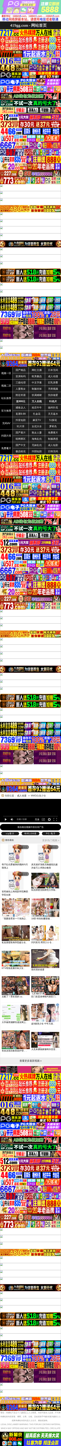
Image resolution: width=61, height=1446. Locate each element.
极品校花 (21, 451)
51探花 (53, 420)
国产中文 (21, 445)
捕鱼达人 (21, 407)
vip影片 (10, 833)
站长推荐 (6, 398)
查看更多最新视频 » (31, 1060)
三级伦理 (21, 382)
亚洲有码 (21, 376)
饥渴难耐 (37, 395)
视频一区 (6, 373)
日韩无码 (53, 451)
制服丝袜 (37, 388)
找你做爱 (53, 395)
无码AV (6, 423)
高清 (37, 819)
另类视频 (53, 388)
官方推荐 (6, 410)
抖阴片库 (6, 435)
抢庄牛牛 (37, 407)
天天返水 (53, 414)
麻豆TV (37, 420)
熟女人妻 (37, 432)
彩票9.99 (21, 414)
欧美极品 (37, 376)
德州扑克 (53, 407)
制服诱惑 (53, 439)
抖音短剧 (21, 420)
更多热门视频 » (50, 840)
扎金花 (37, 414)
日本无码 (53, 370)
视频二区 (6, 385)
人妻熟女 (21, 388)
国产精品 (21, 370)
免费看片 (6, 448)
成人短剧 (53, 445)
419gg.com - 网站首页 (28, 25)
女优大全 (37, 426)
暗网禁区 (21, 439)
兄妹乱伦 (37, 445)
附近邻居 (21, 395)
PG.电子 (51, 833)
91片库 (21, 426)
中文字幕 (37, 382)
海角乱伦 (37, 439)
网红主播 (37, 370)
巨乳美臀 (53, 382)
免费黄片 (53, 432)
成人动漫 (53, 376)
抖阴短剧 (37, 451)
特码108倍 (30, 833)
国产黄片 (21, 432)
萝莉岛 (53, 426)
